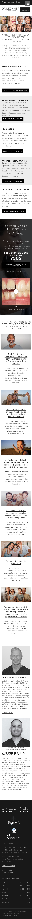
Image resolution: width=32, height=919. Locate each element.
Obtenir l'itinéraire (8, 866)
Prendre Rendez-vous (25, 10)
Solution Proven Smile (16, 271)
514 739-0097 (9, 2)
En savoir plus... (7, 713)
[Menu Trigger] (27, 3)
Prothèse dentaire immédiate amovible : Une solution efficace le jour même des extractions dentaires (16, 359)
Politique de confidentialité (9, 915)
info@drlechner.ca (8, 872)
